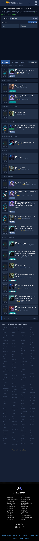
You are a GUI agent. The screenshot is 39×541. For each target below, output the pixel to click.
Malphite (14, 421)
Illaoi (13, 335)
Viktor (31, 390)
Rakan (23, 374)
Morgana (14, 444)
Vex (31, 382)
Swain (23, 443)
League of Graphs (12, 499)
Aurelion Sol (5, 357)
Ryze (22, 400)
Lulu (13, 416)
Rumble (23, 398)
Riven (22, 395)
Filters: (4, 22)
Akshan (5, 335)
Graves (5, 441)
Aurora (5, 361)
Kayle (13, 378)
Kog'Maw (14, 394)
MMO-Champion (25, 505)
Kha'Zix (14, 386)
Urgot (31, 368)
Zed (31, 430)
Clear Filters (33, 22)
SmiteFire (10, 508)
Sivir (22, 430)
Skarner (23, 433)
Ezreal (5, 416)
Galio (4, 427)
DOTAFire (10, 510)
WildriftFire (10, 505)
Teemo (32, 345)
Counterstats (11, 503)
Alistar (5, 338)
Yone (31, 414)
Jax (13, 349)
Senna (23, 408)
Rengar (23, 392)
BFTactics (10, 519)
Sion (22, 427)
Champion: (5, 18)
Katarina (14, 376)
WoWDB (23, 501)
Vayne (32, 373)
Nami (22, 330)
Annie (4, 349)
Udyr (31, 365)
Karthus (14, 370)
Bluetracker (24, 508)
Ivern (13, 341)
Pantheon (24, 361)
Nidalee (23, 341)
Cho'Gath (6, 391)
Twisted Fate (32, 359)
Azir (4, 364)
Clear (35, 18)
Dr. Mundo (5, 402)
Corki (4, 393)
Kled (13, 392)
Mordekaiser (15, 442)
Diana (5, 399)
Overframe (24, 514)
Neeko (23, 338)
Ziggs (31, 435)
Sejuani (23, 406)
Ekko (4, 408)
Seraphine (24, 411)
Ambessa (6, 341)
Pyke (22, 366)
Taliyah (32, 337)
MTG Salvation (25, 498)
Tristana (32, 350)
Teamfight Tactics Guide (19, 450)
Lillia (13, 405)
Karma (14, 367)
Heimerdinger (15, 330)
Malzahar (15, 424)
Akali (4, 332)
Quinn (23, 372)
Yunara (32, 419)
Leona (14, 402)
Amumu (5, 343)
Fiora (4, 422)
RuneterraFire (11, 506)
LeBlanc (14, 397)
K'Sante (14, 359)
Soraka (23, 441)
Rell (22, 383)
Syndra (32, 330)
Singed (23, 425)
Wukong (32, 400)
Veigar (32, 376)
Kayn (13, 381)
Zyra (31, 443)
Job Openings (34, 535)
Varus (31, 371)
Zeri (31, 433)
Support (21, 538)
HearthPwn (24, 510)
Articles (27, 538)
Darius (5, 396)
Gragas (5, 438)
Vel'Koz (32, 379)
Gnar (4, 435)
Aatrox (5, 327)
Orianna (23, 356)
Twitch (32, 363)
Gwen (4, 443)
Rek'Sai (23, 380)
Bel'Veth (5, 369)
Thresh (32, 348)
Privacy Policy (16, 535)
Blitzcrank (6, 372)
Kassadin (14, 373)
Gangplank (6, 430)
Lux (13, 419)
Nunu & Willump (23, 349)
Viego (31, 387)
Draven (5, 406)
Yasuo (32, 411)
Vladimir (32, 392)
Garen (5, 433)
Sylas (31, 327)
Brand (5, 374)
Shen (22, 419)
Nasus (23, 332)
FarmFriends (11, 514)
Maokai (14, 427)
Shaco (23, 416)
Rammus (23, 377)
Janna (13, 343)
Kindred (14, 389)
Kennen (14, 384)
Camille (5, 385)
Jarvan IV (14, 346)
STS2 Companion (26, 515)
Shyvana (23, 422)
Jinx (13, 357)
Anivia (5, 346)
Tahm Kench (32, 333)
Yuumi (32, 422)
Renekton (24, 390)
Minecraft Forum (25, 499)
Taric (31, 342)
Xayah (32, 403)
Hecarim (14, 327)
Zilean (32, 438)
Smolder (23, 435)
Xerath (32, 406)
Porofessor (10, 501)
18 (33, 318)
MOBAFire (10, 498)
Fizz (4, 425)
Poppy (23, 364)
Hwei (13, 332)
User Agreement (6, 535)
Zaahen (32, 425)
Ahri (4, 330)
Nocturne (24, 346)
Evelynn (5, 414)
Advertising (25, 535)
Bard (4, 366)
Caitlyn (5, 383)
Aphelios (5, 351)
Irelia (13, 338)
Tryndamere (33, 356)
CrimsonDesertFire (26, 517)
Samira (23, 403)
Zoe (31, 441)
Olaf (22, 353)
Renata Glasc (23, 386)
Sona (22, 438)
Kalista (14, 365)
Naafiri (23, 327)
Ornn (22, 358)
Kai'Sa (14, 362)
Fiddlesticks (6, 419)
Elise (4, 411)
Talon (31, 339)
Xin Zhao (32, 408)
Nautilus (23, 335)
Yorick (32, 416)
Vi (30, 384)
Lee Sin (14, 400)
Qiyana (23, 369)
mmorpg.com (24, 506)
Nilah (22, 343)
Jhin (13, 354)
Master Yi (15, 429)
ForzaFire (10, 515)
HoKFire (23, 519)
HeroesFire (10, 517)
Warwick (32, 398)
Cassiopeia (6, 388)
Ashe (4, 354)
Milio (13, 435)
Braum (5, 377)
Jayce (13, 351)
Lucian (14, 413)
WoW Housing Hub (26, 503)
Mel (13, 432)
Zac (31, 427)
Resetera (10, 512)
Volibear (32, 395)
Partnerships (13, 538)
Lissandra (15, 408)
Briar (4, 380)
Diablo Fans (24, 512)
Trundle (32, 353)
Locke (13, 410)
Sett (22, 414)
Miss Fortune (14, 438)
